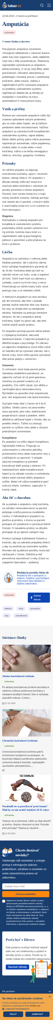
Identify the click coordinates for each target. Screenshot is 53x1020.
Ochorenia (9, 32)
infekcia (8, 608)
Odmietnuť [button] (37, 1014)
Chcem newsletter (26, 894)
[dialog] (26, 1007)
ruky (7, 615)
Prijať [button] (13, 1014)
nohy (21, 608)
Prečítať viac (35, 1006)
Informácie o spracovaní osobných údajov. (26, 924)
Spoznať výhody (17, 967)
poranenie (35, 608)
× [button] (50, 997)
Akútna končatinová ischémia (18, 676)
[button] (26, 1008)
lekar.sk (34, 915)
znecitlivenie (21, 615)
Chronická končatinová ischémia (20, 740)
